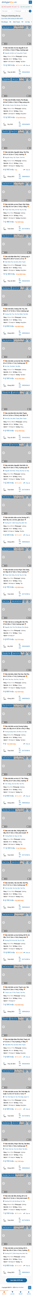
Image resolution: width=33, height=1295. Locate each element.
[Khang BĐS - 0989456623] (5, 176)
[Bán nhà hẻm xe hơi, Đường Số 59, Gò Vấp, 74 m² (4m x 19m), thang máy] (16, 922)
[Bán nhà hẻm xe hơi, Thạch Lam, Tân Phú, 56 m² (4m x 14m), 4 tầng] (16, 974)
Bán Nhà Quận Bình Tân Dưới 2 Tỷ (10, 6)
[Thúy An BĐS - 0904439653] (5, 72)
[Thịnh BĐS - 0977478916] (5, 229)
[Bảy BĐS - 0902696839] (5, 124)
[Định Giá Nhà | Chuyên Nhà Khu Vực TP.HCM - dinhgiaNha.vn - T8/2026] (9, 2)
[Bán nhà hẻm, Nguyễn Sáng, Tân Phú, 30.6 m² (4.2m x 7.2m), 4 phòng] (16, 139)
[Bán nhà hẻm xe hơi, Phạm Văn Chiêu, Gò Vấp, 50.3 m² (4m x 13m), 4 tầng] (16, 192)
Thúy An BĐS (11, 72)
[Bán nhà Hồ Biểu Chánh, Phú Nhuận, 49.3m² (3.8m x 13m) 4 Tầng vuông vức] (16, 87)
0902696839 (26, 124)
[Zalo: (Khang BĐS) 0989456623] (20, 176)
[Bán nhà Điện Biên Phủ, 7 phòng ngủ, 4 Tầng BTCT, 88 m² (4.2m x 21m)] (16, 244)
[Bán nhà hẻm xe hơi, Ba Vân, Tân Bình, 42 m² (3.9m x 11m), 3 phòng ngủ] (16, 348)
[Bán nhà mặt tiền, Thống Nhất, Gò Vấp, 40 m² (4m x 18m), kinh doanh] (16, 818)
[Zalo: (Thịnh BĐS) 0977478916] (20, 229)
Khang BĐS (10, 176)
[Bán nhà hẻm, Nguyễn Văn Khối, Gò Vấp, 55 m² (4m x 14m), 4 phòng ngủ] (16, 453)
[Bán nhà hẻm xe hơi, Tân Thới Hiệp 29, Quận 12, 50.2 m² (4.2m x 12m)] (16, 1079)
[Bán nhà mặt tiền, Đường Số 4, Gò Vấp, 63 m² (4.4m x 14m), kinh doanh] (16, 1183)
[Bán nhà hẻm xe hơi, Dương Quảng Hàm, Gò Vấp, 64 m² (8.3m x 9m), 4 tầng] (16, 714)
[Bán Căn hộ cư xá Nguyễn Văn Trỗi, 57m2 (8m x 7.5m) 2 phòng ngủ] (16, 609)
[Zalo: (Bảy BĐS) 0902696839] (20, 124)
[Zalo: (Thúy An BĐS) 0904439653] (20, 72)
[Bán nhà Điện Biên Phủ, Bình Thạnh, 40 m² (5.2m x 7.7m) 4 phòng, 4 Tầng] (16, 1027)
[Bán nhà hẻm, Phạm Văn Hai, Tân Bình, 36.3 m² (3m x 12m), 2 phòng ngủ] (16, 1131)
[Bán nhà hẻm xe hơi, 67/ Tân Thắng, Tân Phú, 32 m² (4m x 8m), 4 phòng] (16, 766)
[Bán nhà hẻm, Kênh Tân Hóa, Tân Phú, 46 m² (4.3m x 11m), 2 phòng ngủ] (16, 661)
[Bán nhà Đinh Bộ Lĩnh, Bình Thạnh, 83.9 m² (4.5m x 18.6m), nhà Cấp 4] (16, 400)
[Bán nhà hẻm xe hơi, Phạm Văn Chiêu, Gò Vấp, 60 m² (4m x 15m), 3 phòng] (16, 557)
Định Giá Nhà (19, 1287)
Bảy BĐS (10, 124)
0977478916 (26, 229)
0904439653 (26, 72)
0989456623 (26, 176)
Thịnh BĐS (10, 229)
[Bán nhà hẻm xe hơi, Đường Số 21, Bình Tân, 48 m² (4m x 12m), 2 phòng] (16, 1235)
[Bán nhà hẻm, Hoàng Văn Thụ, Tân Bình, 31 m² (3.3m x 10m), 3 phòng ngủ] (16, 296)
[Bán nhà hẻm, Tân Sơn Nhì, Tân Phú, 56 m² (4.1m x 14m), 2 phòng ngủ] (16, 870)
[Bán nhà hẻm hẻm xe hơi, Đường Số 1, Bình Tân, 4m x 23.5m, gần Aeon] (16, 505)
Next (29, 35)
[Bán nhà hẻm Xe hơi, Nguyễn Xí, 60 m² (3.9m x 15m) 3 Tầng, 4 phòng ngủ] (16, 35)
